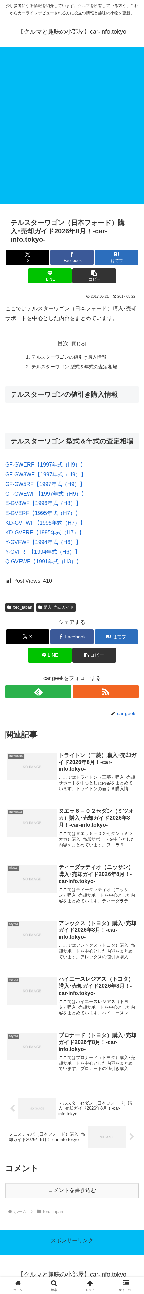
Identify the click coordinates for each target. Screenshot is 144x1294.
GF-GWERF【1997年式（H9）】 (45, 465)
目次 (63, 343)
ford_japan (22, 607)
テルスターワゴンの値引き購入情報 (68, 357)
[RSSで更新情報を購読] (106, 691)
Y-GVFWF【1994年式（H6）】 (43, 542)
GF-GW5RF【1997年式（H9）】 (45, 484)
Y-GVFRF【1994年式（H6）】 (42, 552)
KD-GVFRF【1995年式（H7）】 (44, 532)
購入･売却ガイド (59, 607)
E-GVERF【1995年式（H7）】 (43, 513)
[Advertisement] (72, 127)
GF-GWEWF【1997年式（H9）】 (46, 494)
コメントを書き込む (72, 1190)
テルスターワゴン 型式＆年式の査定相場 (74, 366)
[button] (94, 275)
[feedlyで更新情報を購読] (38, 691)
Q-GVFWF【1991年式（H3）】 (43, 561)
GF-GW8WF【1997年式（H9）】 (45, 474)
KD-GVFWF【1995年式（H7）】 (45, 523)
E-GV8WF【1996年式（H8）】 (43, 503)
